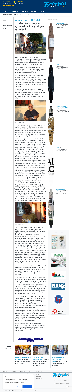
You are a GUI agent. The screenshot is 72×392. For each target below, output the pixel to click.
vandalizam (30, 341)
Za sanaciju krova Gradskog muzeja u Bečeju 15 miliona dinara (62, 25)
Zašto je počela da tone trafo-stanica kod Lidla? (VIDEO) (41, 361)
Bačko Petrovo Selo (23, 338)
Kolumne (25, 11)
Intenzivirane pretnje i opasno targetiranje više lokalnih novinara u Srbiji (62, 66)
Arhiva (55, 1)
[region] (18, 381)
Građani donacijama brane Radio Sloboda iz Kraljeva (62, 149)
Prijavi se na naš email (8, 5)
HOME (5, 371)
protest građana (38, 338)
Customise (9, 386)
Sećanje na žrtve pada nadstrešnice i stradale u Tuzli (59, 361)
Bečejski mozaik (7, 14)
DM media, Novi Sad (33, 390)
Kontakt (62, 1)
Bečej (4, 20)
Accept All (27, 386)
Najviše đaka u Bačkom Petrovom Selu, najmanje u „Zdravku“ (62, 191)
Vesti (5, 11)
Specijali (15, 11)
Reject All (18, 386)
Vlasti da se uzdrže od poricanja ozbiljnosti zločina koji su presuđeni (62, 109)
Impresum (58, 1)
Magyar (33, 11)
